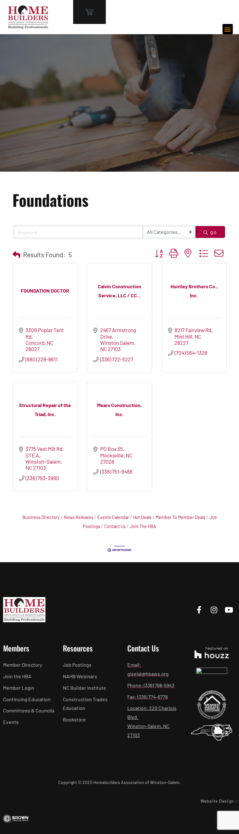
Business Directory (41, 517)
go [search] (213, 232)
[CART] (89, 12)
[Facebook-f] (199, 609)
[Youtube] (229, 609)
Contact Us (115, 526)
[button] (228, 29)
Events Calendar (113, 517)
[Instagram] (214, 609)
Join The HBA (143, 526)
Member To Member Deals (180, 517)
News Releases (78, 517)
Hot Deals (142, 517)
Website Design (217, 801)
